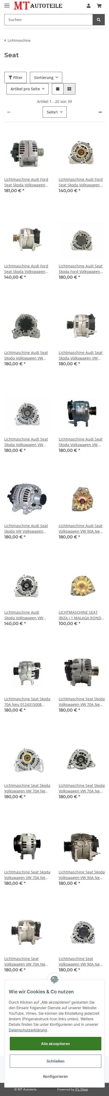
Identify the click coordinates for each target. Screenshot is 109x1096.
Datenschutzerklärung (28, 1030)
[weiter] (100, 112)
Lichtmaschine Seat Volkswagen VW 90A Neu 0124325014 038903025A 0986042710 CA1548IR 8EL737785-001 (80, 961)
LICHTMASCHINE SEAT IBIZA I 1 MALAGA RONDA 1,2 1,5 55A (81, 615)
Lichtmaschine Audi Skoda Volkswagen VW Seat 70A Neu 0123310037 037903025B (27, 615)
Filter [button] (17, 77)
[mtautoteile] (38, 6)
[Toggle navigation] (7, 3)
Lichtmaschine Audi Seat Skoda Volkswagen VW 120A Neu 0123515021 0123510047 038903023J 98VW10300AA (80, 355)
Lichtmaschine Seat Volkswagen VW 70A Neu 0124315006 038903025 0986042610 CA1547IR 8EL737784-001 (26, 961)
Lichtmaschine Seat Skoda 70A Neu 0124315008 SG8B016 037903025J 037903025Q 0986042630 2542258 (27, 701)
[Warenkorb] (99, 6)
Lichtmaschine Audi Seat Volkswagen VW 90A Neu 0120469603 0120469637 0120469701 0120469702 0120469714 (80, 528)
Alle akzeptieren (55, 1043)
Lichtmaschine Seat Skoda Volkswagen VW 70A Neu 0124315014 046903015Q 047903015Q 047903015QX (82, 788)
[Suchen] (99, 19)
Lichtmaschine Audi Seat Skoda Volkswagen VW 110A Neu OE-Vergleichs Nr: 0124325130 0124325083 (26, 355)
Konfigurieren (55, 1076)
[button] (89, 6)
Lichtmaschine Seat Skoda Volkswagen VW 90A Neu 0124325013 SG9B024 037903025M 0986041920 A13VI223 (82, 875)
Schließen (56, 1061)
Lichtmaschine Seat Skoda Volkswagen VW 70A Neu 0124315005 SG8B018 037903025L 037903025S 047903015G (82, 701)
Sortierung (43, 77)
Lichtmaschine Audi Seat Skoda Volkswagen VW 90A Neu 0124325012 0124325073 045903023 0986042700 (80, 442)
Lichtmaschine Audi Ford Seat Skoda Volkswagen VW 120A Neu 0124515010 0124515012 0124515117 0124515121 (27, 182)
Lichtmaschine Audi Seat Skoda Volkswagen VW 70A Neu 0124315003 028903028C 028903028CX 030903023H (27, 442)
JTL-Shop (81, 1089)
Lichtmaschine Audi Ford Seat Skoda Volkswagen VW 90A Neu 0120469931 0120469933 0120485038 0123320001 (26, 268)
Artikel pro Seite (25, 88)
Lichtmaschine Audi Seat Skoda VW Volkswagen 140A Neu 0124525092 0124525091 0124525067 (26, 528)
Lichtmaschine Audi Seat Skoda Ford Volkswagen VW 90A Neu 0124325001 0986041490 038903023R (81, 268)
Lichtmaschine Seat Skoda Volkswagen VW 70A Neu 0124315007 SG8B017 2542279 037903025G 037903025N (27, 788)
